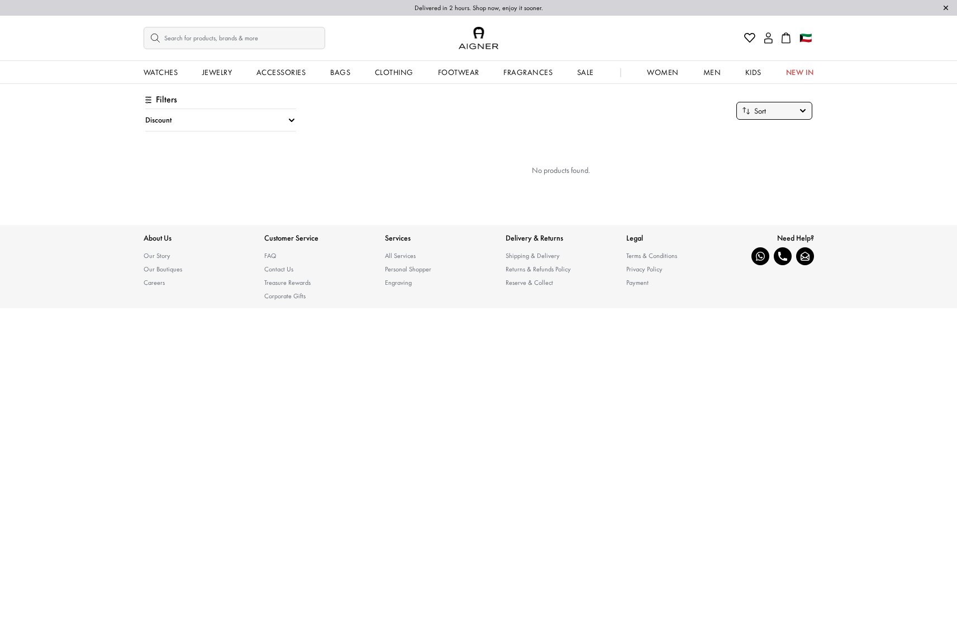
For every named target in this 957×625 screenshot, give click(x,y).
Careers (154, 282)
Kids (753, 72)
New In (800, 72)
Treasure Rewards (287, 282)
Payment (637, 282)
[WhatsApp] (760, 256)
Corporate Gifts (285, 296)
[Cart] (786, 38)
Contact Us (278, 269)
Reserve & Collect (529, 282)
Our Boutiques (163, 269)
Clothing (394, 72)
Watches (161, 72)
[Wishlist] (750, 38)
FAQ (270, 255)
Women (663, 72)
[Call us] (783, 256)
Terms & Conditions (651, 255)
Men (712, 72)
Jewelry (217, 72)
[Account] (768, 38)
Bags (340, 72)
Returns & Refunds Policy (538, 269)
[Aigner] (478, 38)
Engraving (398, 282)
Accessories (281, 72)
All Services (400, 255)
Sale (585, 72)
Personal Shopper (408, 269)
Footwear (458, 72)
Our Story (157, 255)
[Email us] (805, 256)
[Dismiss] (945, 7)
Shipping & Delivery (533, 255)
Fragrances (528, 72)
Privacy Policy (644, 269)
